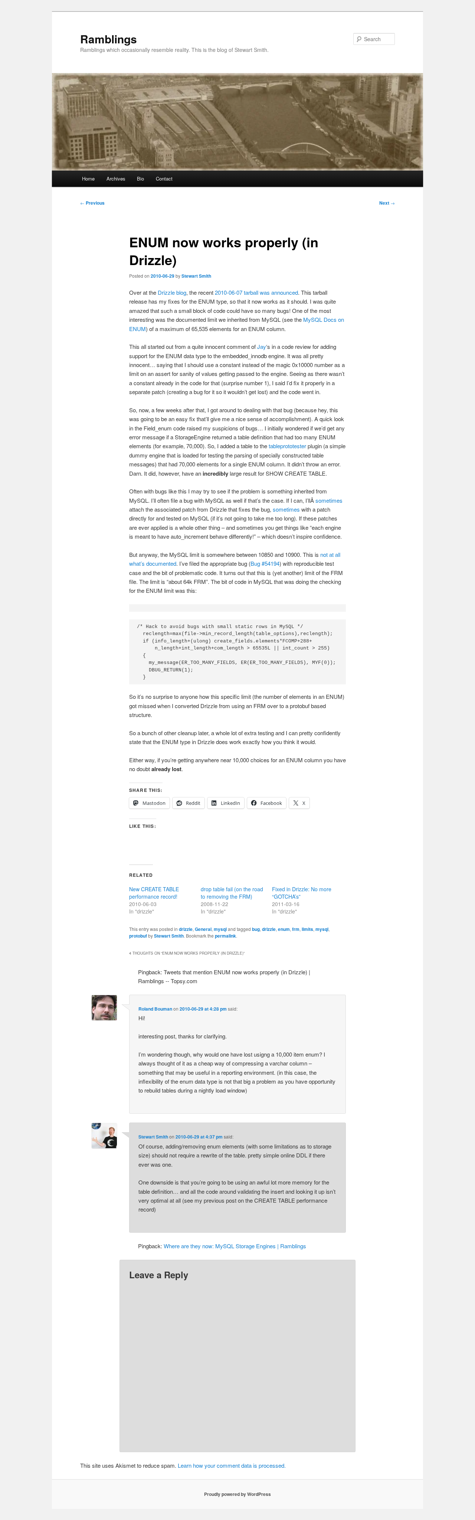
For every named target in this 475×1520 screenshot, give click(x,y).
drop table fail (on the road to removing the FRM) (232, 892)
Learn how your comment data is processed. (232, 1465)
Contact (164, 178)
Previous (92, 202)
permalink (225, 935)
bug (256, 929)
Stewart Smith (196, 275)
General (203, 929)
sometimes (329, 500)
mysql (220, 929)
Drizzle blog (172, 292)
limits (307, 929)
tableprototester (287, 446)
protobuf (138, 935)
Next (387, 202)
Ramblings (108, 39)
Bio (140, 178)
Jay (261, 346)
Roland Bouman (155, 1008)
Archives (116, 178)
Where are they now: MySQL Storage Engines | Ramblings (235, 1246)
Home (88, 178)
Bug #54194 (264, 563)
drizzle (186, 929)
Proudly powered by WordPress (237, 1494)
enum (284, 929)
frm (295, 929)
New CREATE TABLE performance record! (154, 892)
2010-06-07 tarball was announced (256, 292)
